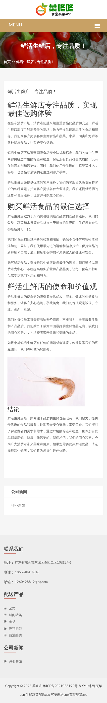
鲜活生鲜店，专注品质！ (35, 62)
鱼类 (12, 622)
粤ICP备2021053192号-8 (62, 686)
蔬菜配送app (78, 695)
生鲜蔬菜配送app (38, 695)
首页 (7, 62)
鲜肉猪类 (15, 615)
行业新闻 (18, 506)
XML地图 (88, 686)
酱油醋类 (15, 635)
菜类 (12, 608)
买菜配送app (60, 695)
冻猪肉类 (15, 628)
